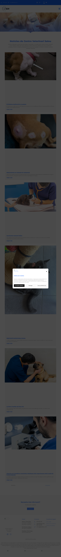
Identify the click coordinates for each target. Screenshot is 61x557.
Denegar (30, 285)
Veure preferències (42, 285)
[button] (46, 271)
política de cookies (25, 282)
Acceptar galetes (19, 285)
